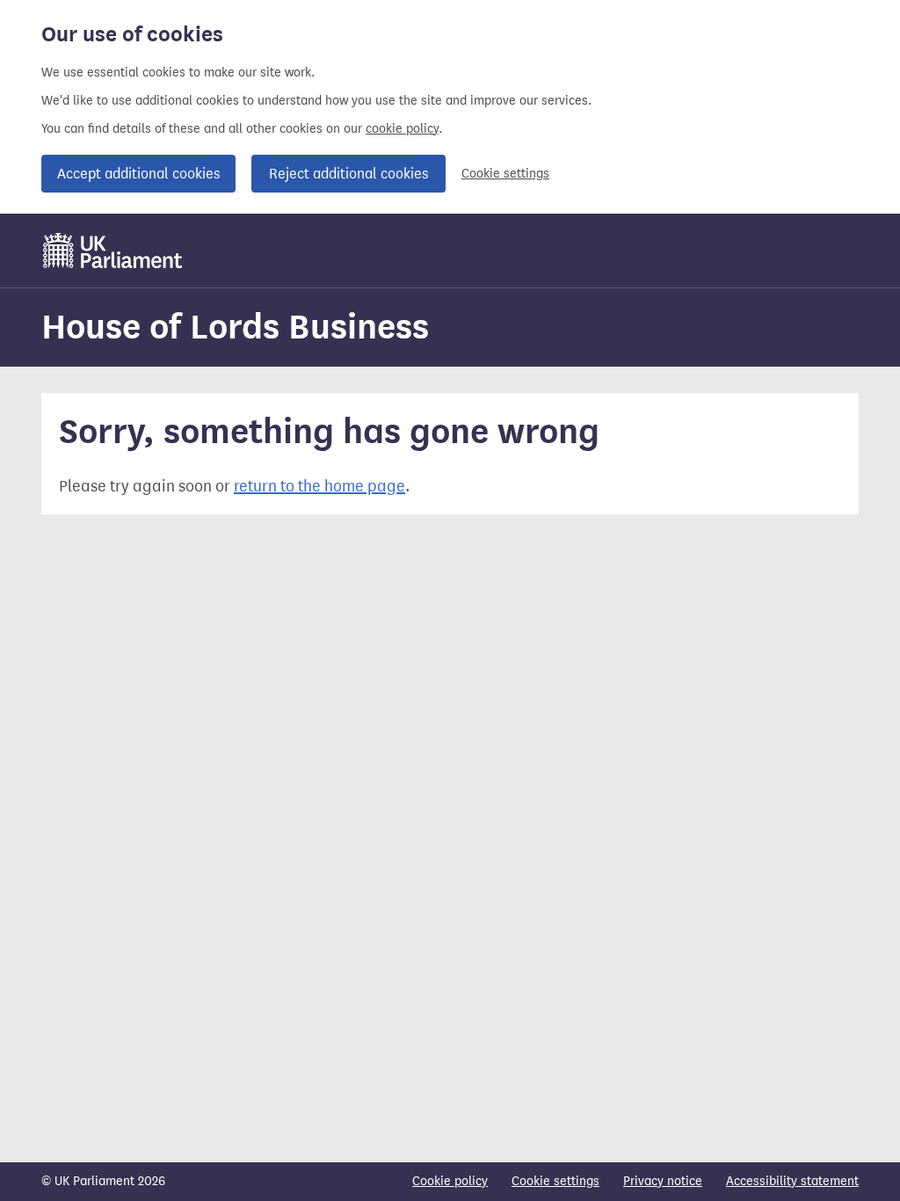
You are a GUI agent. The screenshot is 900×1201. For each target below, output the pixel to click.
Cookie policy (450, 1181)
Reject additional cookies (348, 173)
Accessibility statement (792, 1181)
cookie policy (402, 128)
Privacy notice (662, 1181)
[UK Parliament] (113, 250)
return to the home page (319, 486)
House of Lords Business (235, 326)
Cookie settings (505, 173)
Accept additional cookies (138, 173)
